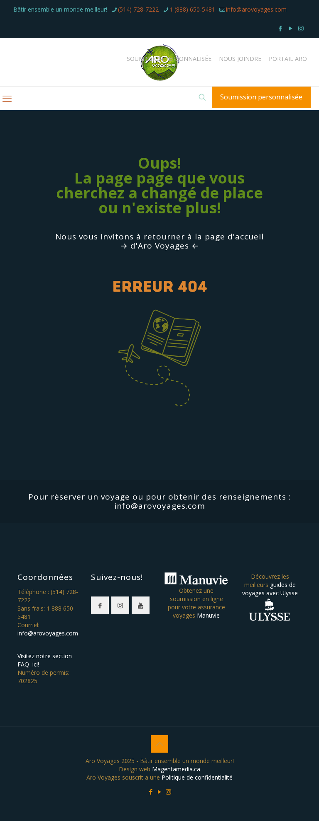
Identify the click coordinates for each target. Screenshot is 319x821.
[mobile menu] (7, 98)
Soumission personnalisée (261, 96)
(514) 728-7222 (138, 9)
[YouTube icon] (290, 28)
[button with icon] (100, 605)
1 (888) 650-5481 (192, 9)
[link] (159, 349)
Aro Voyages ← (168, 245)
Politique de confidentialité (197, 777)
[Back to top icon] (159, 744)
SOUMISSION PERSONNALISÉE (169, 59)
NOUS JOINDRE (240, 59)
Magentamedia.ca (176, 769)
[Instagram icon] (301, 28)
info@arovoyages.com (256, 9)
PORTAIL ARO (288, 59)
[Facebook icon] (280, 28)
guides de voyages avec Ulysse (270, 589)
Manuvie (208, 615)
